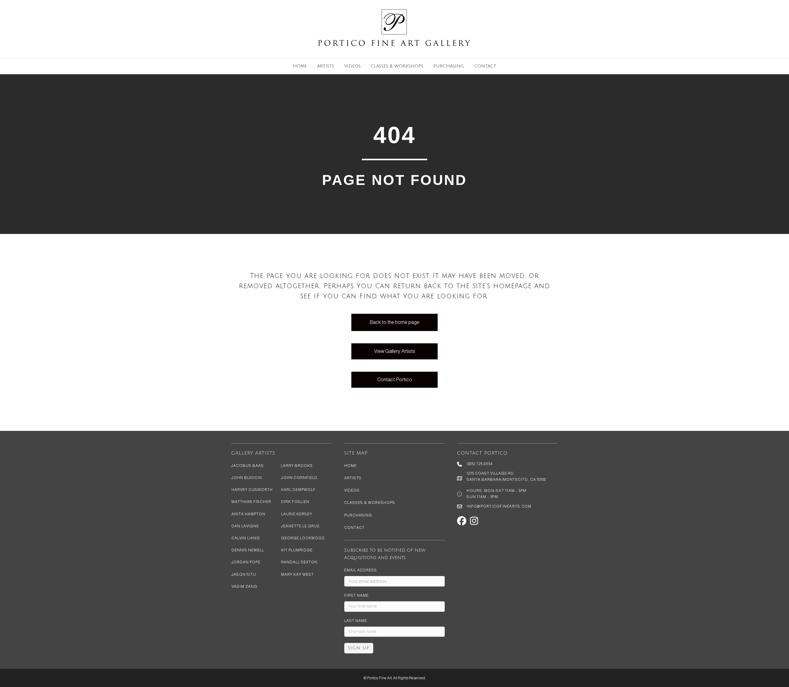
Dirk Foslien (295, 502)
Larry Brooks (297, 466)
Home (300, 66)
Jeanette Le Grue (300, 526)
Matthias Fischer (251, 502)
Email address (360, 570)
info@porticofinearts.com (499, 506)
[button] (461, 520)
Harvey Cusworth (252, 490)
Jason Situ (243, 574)
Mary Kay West (297, 574)
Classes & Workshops (397, 66)
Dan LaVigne (245, 526)
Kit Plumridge (297, 550)
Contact (485, 66)
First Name (356, 595)
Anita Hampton (248, 514)
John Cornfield (299, 478)
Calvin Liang (245, 538)
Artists (325, 66)
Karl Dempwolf (298, 490)
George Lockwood (303, 538)
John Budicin (246, 478)
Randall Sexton (299, 562)
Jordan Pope (245, 562)
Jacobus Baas (247, 466)
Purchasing (448, 66)
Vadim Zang (244, 586)
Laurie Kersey (296, 514)
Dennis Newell (247, 550)
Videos (352, 66)
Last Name (355, 621)
